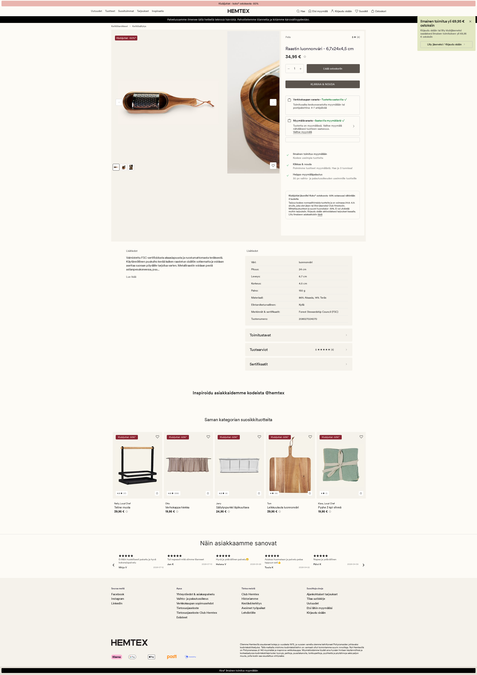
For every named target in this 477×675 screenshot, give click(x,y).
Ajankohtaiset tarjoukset (322, 594)
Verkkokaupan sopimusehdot (195, 603)
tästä (320, 214)
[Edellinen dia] (119, 102)
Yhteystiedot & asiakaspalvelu (195, 594)
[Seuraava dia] (273, 102)
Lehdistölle (248, 612)
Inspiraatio (158, 11)
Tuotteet (110, 11)
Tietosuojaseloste (187, 608)
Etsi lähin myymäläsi (320, 608)
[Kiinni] (470, 21)
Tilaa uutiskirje (316, 598)
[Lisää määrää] (300, 68)
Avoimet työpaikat (253, 608)
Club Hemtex (250, 594)
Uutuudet (96, 11)
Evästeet (181, 617)
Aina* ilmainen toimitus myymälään (238, 670)
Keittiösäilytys (139, 26)
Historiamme (249, 598)
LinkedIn (116, 603)
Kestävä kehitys (251, 603)
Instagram (117, 598)
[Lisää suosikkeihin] (273, 165)
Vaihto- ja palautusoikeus (192, 598)
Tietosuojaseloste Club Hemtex (196, 612)
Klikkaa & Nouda (323, 84)
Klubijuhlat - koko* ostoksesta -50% (238, 3)
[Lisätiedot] (304, 57)
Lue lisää (131, 276)
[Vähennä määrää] (288, 68)
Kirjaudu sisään (316, 612)
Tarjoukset (143, 11)
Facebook (117, 594)
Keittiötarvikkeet (119, 26)
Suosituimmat (126, 11)
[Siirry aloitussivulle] (238, 11)
